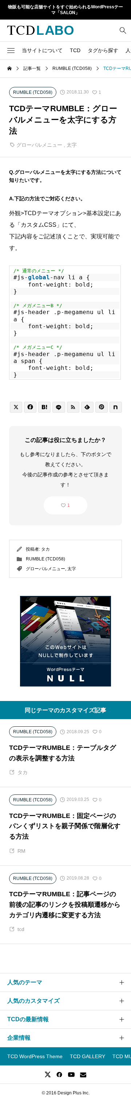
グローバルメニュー (39, 145)
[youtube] (71, 1074)
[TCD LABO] (40, 30)
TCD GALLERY (87, 1056)
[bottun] (123, 30)
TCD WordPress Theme (35, 1056)
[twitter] (48, 1074)
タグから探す (103, 50)
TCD (75, 50)
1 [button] (68, 505)
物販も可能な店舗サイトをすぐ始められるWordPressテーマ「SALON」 (65, 10)
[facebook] (59, 1074)
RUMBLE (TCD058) (45, 559)
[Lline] (58, 407)
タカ (45, 549)
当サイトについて (42, 50)
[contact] (83, 1075)
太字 (72, 145)
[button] (11, 50)
